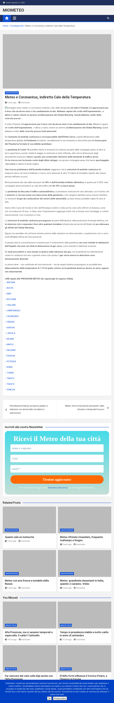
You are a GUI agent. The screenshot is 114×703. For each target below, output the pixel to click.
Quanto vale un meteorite (19, 537)
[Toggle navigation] (14, 18)
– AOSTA (9, 288)
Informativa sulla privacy (58, 488)
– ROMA (8, 367)
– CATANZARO (12, 316)
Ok (49, 698)
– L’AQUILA (10, 333)
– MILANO (9, 339)
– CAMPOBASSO (12, 310)
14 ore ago (12, 639)
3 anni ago (11, 541)
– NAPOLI (9, 344)
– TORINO (9, 373)
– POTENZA (10, 361)
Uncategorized (12, 93)
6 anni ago (11, 102)
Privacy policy (60, 698)
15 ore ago (67, 639)
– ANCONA (10, 282)
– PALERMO (10, 350)
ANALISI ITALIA (11, 625)
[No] (110, 691)
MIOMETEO (13, 10)
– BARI (8, 293)
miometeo (25, 102)
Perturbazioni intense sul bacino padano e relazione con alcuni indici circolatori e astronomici (29, 409)
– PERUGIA (10, 355)
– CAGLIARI (10, 305)
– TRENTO (9, 378)
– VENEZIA (10, 389)
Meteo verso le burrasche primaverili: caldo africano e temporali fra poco (84, 408)
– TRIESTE (9, 384)
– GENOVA (10, 327)
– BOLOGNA (10, 299)
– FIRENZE (10, 322)
